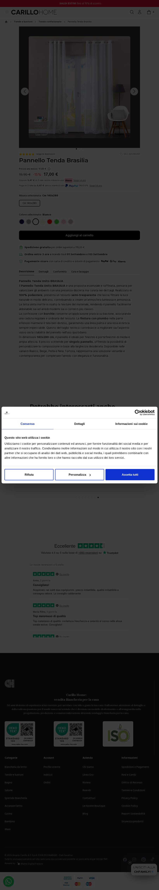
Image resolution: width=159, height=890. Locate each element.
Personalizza (77, 474)
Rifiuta (29, 474)
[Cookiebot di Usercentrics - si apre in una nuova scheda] (138, 412)
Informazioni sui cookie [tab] (131, 423)
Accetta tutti (130, 474)
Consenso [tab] (28, 423)
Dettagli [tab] (79, 423)
